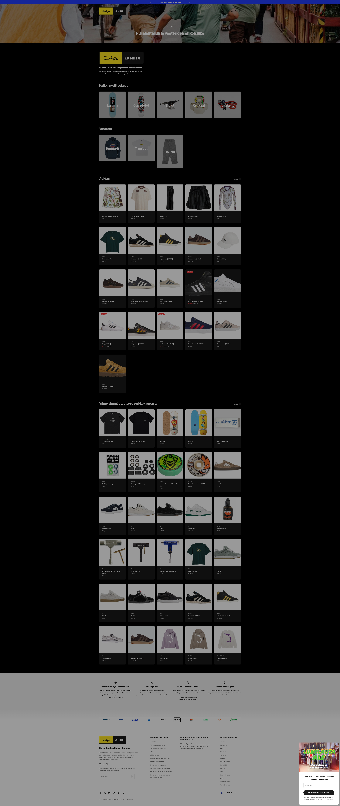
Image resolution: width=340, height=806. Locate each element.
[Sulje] (335, 746)
